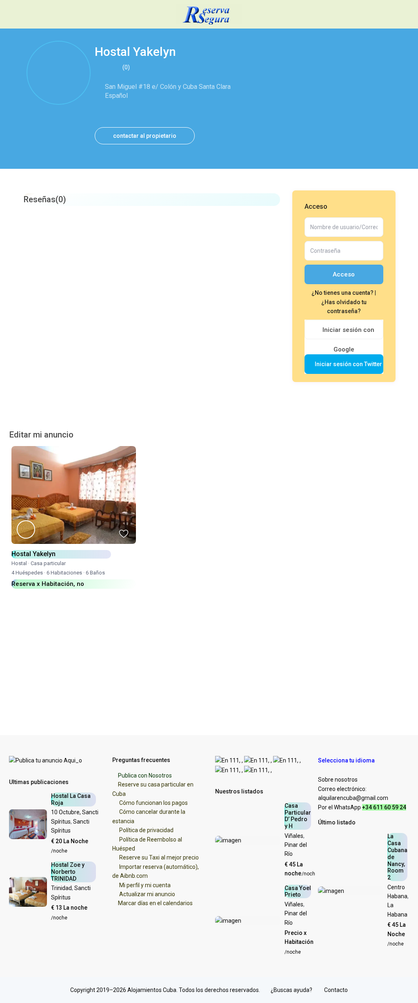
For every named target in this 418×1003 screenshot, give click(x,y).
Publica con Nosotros (145, 775)
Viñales (294, 836)
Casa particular (48, 563)
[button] (350, 760)
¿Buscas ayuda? (291, 990)
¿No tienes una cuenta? (343, 292)
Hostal (19, 563)
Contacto (336, 990)
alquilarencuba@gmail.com (353, 798)
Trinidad (61, 888)
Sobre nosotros (338, 779)
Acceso (344, 274)
